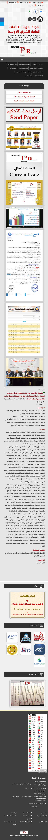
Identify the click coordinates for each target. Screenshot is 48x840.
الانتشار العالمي (13, 68)
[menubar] (24, 69)
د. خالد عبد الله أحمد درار (36, 416)
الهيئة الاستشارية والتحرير (24, 64)
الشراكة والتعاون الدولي (38, 72)
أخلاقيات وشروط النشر (12, 64)
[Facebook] (2, 20)
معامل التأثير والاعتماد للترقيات (36, 68)
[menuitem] (40, 64)
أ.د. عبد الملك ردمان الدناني (35, 410)
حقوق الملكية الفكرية (23, 68)
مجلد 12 (41, 390)
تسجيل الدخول (36, 2)
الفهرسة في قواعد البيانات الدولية (23, 72)
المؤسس (34, 64)
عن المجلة (41, 64)
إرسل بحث (29, 75)
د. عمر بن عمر (40, 422)
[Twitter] (2, 24)
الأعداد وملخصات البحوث (38, 75)
